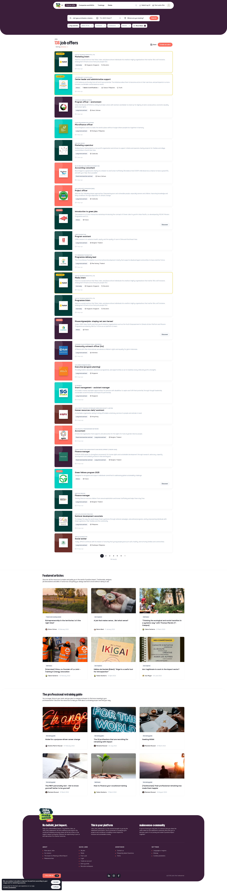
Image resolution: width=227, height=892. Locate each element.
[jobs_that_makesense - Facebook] (119, 876)
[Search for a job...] (136, 5)
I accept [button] (56, 882)
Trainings (101, 5)
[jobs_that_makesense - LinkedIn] (109, 876)
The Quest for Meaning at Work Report (55, 856)
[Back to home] (46, 815)
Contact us (120, 850)
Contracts (99, 25)
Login (82, 858)
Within (85, 25)
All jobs (83, 850)
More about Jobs (49, 850)
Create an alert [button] (165, 45)
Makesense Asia (49, 858)
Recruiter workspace (87, 866)
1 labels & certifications (90, 87)
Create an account (86, 861)
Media (110, 5)
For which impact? (106, 18)
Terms (119, 856)
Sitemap (155, 853)
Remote (124, 25)
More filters (140, 26)
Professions (112, 25)
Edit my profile (85, 863)
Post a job (84, 856)
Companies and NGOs (86, 5)
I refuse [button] (56, 887)
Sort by (61, 47)
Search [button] (153, 18)
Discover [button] (165, 225)
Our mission (47, 853)
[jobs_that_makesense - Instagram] (114, 876)
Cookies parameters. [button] (9, 887)
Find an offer (70, 5)
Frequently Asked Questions (125, 853)
